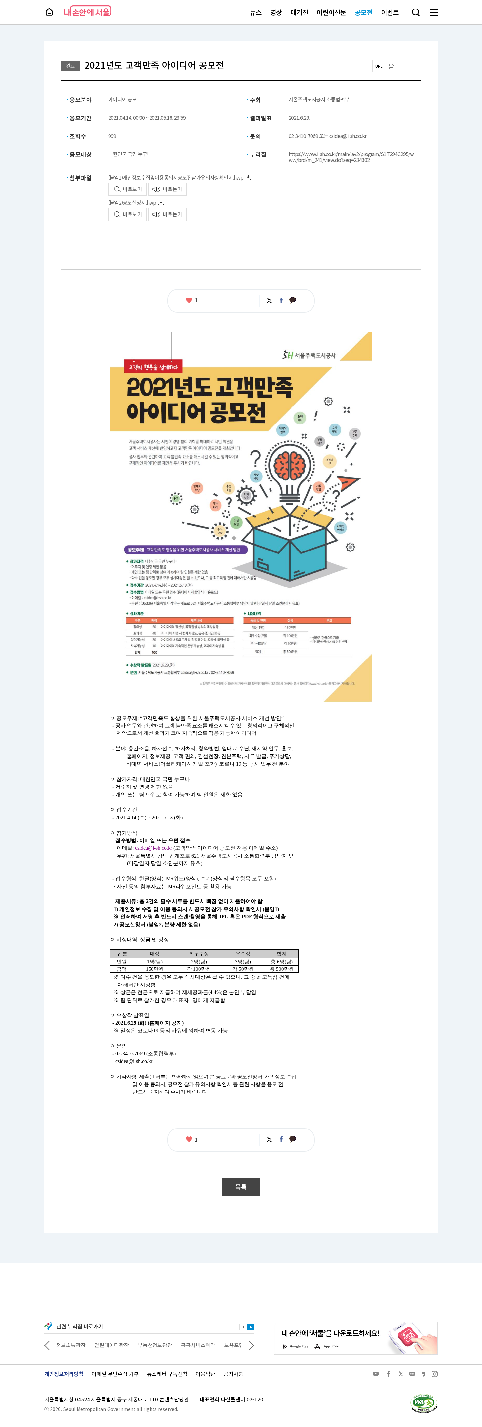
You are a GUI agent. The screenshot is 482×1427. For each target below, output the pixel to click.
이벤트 (390, 12)
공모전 (363, 12)
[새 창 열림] (424, 1395)
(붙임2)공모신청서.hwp (132, 202)
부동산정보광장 (118, 1345)
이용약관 (205, 1374)
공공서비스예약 (161, 1345)
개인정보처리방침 (64, 1374)
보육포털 (197, 1345)
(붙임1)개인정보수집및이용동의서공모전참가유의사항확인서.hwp (175, 177)
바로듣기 (172, 189)
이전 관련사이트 (47, 1344)
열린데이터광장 (74, 1345)
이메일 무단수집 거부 (115, 1374)
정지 (242, 1327)
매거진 (299, 12)
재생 (250, 1327)
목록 (241, 1187)
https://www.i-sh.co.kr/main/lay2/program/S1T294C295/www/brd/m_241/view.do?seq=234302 (351, 157)
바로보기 (132, 189)
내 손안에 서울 (87, 10)
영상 (276, 12)
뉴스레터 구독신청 (167, 1374)
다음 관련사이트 (251, 1344)
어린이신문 (331, 12)
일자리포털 (228, 1345)
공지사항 (233, 1374)
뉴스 (256, 12)
